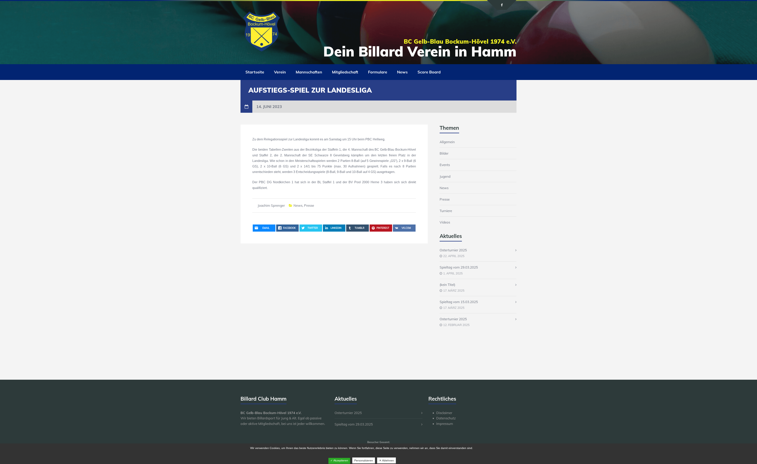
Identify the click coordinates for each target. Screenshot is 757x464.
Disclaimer (444, 413)
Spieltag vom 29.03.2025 (459, 267)
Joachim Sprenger (271, 205)
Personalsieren (363, 460)
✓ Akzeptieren (339, 460)
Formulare (377, 72)
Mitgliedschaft (345, 72)
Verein (280, 72)
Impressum (444, 424)
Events (445, 165)
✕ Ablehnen (386, 460)
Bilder (444, 153)
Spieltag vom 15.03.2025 (459, 302)
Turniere (446, 211)
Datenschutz (446, 418)
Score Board (429, 72)
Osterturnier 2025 (453, 250)
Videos (445, 222)
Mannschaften (309, 72)
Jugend (445, 176)
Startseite (254, 72)
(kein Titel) (447, 285)
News (402, 72)
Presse (309, 205)
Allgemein (447, 142)
